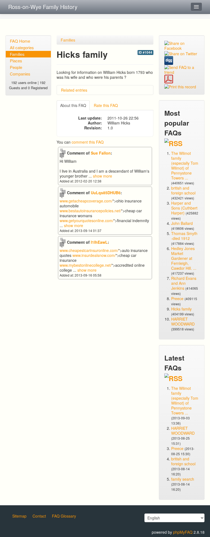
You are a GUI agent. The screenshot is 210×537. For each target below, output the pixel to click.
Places (16, 60)
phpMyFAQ (182, 532)
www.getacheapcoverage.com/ (86, 201)
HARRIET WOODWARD (183, 321)
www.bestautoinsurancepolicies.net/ (90, 210)
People (16, 67)
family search (182, 479)
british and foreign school (183, 190)
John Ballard (182, 223)
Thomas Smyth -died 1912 (184, 236)
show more (102, 176)
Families (17, 54)
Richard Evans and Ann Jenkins (183, 283)
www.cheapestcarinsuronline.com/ (89, 250)
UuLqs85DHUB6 (106, 192)
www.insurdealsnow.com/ (94, 255)
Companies (20, 74)
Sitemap (19, 516)
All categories (22, 47)
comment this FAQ (88, 142)
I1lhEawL (99, 242)
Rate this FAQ (106, 105)
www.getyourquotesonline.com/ (86, 220)
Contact (39, 516)
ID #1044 (145, 52)
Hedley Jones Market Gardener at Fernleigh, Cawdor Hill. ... (183, 258)
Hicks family (181, 309)
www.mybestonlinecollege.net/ (86, 265)
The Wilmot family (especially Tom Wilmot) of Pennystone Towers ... (184, 165)
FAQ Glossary (64, 516)
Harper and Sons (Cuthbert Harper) (184, 208)
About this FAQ (73, 105)
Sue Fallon (101, 153)
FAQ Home (20, 41)
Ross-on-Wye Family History (42, 7)
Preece (177, 298)
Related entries (74, 90)
